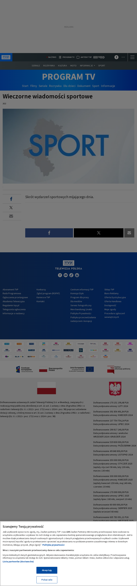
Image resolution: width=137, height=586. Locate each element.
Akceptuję (47, 570)
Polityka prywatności (53, 544)
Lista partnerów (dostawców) (18, 561)
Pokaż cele (46, 579)
